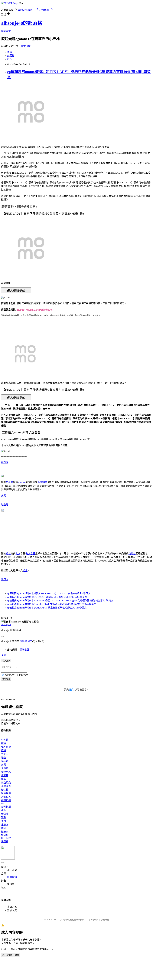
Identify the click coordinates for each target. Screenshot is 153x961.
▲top (4, 655)
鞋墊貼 (4, 504)
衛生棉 (4, 789)
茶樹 (3, 817)
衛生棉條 (6, 793)
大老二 (4, 754)
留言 (29, 641)
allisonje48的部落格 (21, 23)
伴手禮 (4, 761)
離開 (17, 955)
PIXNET (54, 919)
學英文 (4, 579)
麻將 (3, 750)
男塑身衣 (43, 482)
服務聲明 (105, 919)
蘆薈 (3, 810)
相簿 (9, 52)
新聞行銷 (6, 806)
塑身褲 (4, 835)
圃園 (3, 828)
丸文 (18, 553)
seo (2, 803)
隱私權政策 (93, 919)
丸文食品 (30, 553)
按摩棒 (4, 775)
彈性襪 (4, 739)
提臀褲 (4, 841)
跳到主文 (6, 31)
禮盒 (25, 570)
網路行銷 (6, 800)
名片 (9, 59)
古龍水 (4, 824)
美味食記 (24, 649)
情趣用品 (6, 772)
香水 (3, 821)
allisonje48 (6, 624)
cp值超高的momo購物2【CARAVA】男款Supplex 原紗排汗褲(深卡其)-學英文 (47, 597)
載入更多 (6, 661)
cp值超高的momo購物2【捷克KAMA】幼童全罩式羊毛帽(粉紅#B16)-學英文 (47, 607)
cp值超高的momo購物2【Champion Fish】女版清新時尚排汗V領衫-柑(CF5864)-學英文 (51, 604)
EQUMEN (6, 838)
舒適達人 (6, 797)
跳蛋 (3, 779)
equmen (21, 482)
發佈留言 (6, 679)
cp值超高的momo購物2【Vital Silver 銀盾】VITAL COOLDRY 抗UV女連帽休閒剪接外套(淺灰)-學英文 (60, 600)
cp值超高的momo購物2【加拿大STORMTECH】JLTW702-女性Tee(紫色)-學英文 (48, 593)
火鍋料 (4, 768)
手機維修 (6, 786)
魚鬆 (3, 495)
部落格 (10, 55)
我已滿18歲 (7, 955)
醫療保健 (25, 46)
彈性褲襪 (6, 747)
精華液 (4, 814)
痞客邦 (23, 641)
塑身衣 (4, 462)
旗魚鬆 (132, 553)
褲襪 (3, 743)
